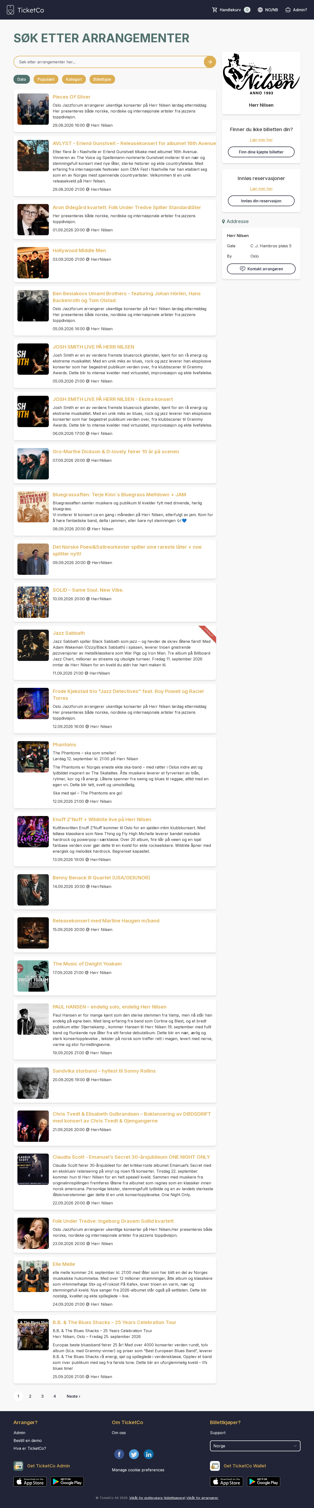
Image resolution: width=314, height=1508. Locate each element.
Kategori (74, 79)
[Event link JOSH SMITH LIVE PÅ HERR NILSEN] (31, 359)
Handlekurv (234, 9)
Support (217, 1432)
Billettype (102, 79)
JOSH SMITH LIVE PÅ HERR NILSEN (93, 347)
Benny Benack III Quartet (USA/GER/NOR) (101, 878)
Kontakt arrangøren (265, 268)
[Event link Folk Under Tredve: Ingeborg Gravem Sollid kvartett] (31, 1233)
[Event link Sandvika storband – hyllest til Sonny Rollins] (31, 1083)
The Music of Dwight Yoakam (87, 964)
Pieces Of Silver (72, 97)
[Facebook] (119, 1454)
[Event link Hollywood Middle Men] (31, 262)
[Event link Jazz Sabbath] (31, 645)
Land (215, 1438)
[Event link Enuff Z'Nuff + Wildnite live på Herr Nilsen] (31, 831)
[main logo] (25, 9)
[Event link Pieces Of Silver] (31, 109)
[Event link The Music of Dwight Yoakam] (31, 976)
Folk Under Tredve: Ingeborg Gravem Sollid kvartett (113, 1221)
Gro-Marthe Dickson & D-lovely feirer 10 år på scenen (116, 451)
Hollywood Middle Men (79, 250)
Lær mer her (261, 139)
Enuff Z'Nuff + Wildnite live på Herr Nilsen (102, 819)
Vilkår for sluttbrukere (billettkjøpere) (157, 1498)
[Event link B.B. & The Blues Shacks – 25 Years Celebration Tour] (31, 1334)
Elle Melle (64, 1264)
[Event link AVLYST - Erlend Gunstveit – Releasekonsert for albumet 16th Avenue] (31, 155)
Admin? (300, 9)
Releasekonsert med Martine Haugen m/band (106, 921)
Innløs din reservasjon (261, 200)
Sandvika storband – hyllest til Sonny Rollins (104, 1071)
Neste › (73, 1396)
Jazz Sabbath (69, 633)
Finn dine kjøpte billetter (261, 151)
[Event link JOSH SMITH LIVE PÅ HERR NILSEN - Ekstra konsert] (31, 411)
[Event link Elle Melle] (31, 1276)
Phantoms (64, 745)
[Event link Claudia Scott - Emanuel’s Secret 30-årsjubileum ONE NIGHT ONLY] (31, 1169)
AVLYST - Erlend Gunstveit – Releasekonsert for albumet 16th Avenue (134, 143)
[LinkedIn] (149, 1454)
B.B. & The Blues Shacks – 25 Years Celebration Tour (114, 1322)
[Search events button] (210, 62)
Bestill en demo (27, 1440)
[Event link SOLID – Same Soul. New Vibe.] (31, 602)
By (229, 256)
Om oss (119, 1432)
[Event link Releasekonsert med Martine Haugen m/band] (31, 932)
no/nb (271, 9)
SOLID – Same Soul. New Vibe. (88, 590)
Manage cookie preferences (138, 1469)
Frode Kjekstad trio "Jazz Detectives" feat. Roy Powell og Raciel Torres (128, 694)
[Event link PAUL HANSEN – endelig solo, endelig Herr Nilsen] (31, 1019)
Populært (46, 79)
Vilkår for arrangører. (202, 1498)
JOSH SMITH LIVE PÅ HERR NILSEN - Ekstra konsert (113, 399)
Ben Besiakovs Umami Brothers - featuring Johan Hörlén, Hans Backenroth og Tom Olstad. (127, 297)
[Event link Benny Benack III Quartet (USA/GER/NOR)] (31, 889)
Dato (21, 79)
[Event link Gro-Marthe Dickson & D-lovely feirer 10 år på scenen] (31, 463)
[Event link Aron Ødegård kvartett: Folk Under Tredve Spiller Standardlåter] (31, 219)
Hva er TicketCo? (29, 1448)
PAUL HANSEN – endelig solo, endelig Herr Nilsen (110, 1007)
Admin (19, 1432)
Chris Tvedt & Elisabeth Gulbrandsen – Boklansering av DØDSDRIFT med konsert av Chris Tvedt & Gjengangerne (132, 1117)
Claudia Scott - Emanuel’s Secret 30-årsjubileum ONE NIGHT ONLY (131, 1157)
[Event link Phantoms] (31, 756)
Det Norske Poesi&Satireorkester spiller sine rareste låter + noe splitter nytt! (127, 550)
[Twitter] (134, 1454)
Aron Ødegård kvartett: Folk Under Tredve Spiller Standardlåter (127, 207)
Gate (231, 245)
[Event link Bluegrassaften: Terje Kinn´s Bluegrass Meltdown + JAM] (31, 506)
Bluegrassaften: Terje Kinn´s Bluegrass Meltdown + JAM (119, 495)
